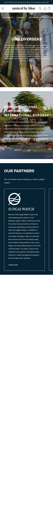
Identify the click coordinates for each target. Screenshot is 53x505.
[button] (50, 8)
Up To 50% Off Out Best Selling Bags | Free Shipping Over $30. (26, 2)
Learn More (13, 265)
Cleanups (20, 17)
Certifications (33, 17)
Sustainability (8, 17)
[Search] (40, 8)
